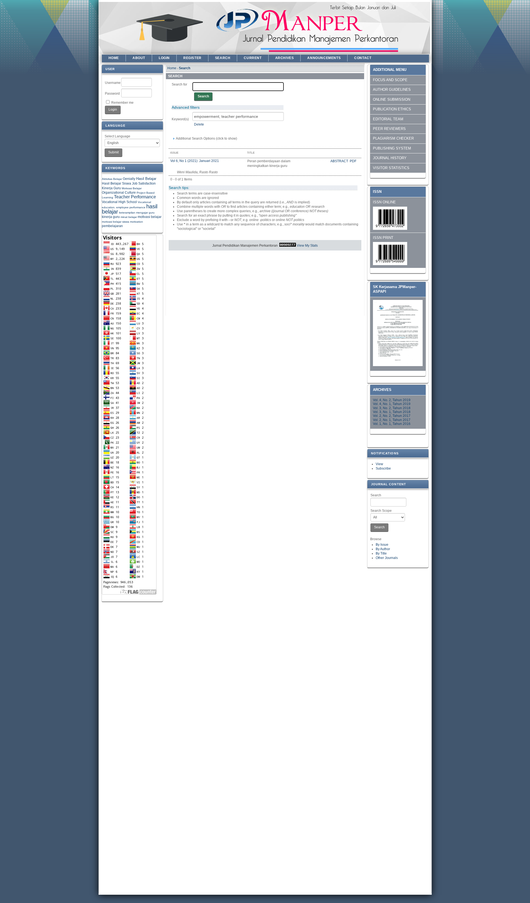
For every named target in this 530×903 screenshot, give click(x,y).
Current (252, 58)
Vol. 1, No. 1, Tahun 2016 (391, 424)
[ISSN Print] (390, 264)
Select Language (117, 136)
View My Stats (307, 245)
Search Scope (381, 511)
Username (113, 83)
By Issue (382, 545)
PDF (353, 161)
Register (192, 58)
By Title (381, 553)
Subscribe (383, 468)
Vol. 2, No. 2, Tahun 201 (391, 416)
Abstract (339, 161)
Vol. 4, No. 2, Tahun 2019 (391, 400)
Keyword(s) (180, 119)
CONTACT (362, 58)
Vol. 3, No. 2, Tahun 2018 (391, 408)
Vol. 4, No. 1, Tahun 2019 (391, 404)
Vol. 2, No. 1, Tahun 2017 (391, 420)
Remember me (122, 103)
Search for (179, 84)
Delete (199, 124)
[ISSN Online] (390, 229)
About (138, 58)
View (379, 464)
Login (164, 58)
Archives (284, 58)
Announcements (324, 58)
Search (375, 495)
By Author (383, 549)
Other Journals (387, 558)
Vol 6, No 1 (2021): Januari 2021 (194, 161)
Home (113, 58)
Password (112, 93)
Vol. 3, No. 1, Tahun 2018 (391, 412)
